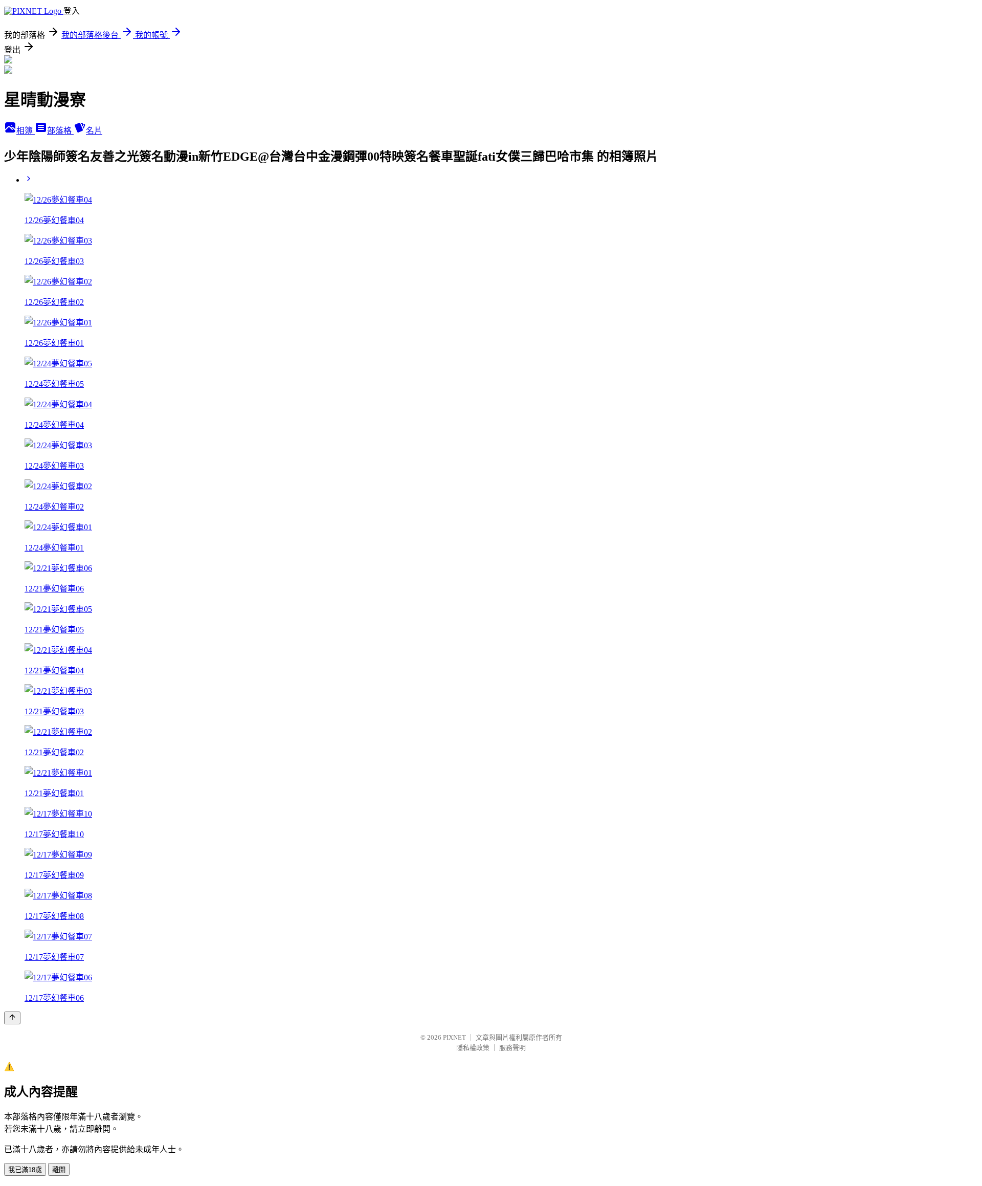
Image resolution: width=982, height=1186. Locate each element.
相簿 (25, 130)
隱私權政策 (472, 1047)
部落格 (60, 130)
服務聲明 (512, 1047)
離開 (58, 1170)
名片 (94, 130)
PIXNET (454, 1037)
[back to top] (12, 1018)
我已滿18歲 (25, 1170)
